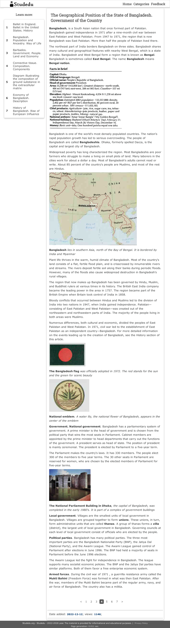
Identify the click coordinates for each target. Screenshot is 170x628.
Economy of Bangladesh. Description (21, 98)
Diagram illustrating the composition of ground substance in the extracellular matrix (26, 82)
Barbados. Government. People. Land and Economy (27, 53)
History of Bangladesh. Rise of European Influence (26, 111)
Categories (141, 4)
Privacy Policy (141, 623)
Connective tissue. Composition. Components (25, 66)
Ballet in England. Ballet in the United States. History (26, 27)
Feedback (158, 4)
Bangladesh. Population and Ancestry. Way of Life (27, 40)
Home (127, 4)
